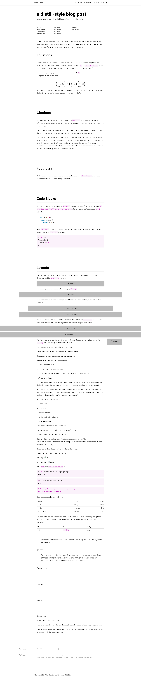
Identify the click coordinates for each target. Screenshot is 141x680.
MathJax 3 (96, 63)
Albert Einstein (41, 29)
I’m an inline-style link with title (47, 417)
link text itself (62, 434)
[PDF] (71, 655)
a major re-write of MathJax (63, 90)
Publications (88, 3)
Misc (102, 3)
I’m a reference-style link (45, 421)
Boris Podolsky (41, 31)
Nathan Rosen (41, 33)
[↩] (58, 649)
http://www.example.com (66, 442)
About (77, 3)
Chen (38, 3)
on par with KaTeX (75, 93)
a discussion (67, 47)
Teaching (96, 3)
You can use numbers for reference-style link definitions (56, 430)
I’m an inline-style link (44, 412)
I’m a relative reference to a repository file (51, 426)
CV (81, 3)
